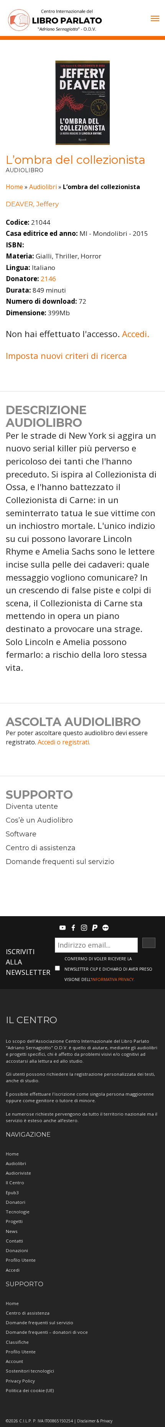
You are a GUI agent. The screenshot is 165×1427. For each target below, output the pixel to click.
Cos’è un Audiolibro (39, 820)
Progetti (14, 1221)
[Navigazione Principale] (155, 19)
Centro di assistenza (41, 848)
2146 (48, 278)
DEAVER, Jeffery (32, 204)
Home (14, 187)
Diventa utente (32, 806)
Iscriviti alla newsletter (28, 962)
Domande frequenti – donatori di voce (47, 1332)
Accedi (13, 1270)
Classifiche (17, 1342)
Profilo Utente (21, 1260)
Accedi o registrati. (64, 742)
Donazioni (17, 1250)
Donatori (15, 1202)
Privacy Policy (20, 1381)
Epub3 (12, 1192)
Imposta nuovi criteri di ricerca (66, 355)
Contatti (14, 1241)
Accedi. (135, 333)
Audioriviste (18, 1173)
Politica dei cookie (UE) (30, 1390)
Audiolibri (43, 187)
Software (21, 834)
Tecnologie (18, 1212)
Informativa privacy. (113, 979)
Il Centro (15, 1182)
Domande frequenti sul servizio (60, 862)
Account (14, 1361)
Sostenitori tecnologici (30, 1371)
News (12, 1231)
